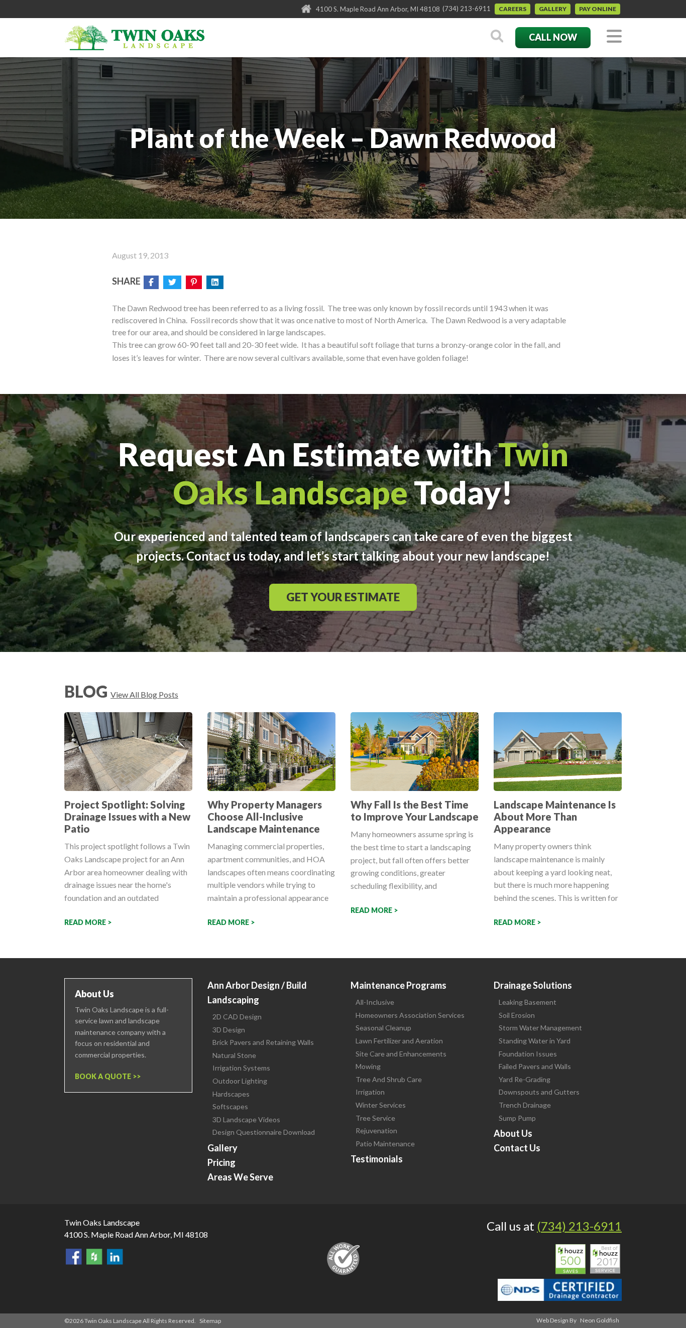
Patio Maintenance (385, 1143)
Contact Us (517, 1147)
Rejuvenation (376, 1130)
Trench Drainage (525, 1105)
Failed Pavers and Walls (535, 1066)
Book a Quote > (106, 1076)
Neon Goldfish (599, 1320)
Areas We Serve (240, 1176)
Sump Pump (517, 1118)
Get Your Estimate (343, 597)
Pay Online (597, 9)
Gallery (552, 9)
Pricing (221, 1162)
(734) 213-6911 (466, 9)
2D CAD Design (237, 1016)
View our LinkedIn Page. (115, 1257)
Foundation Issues (528, 1053)
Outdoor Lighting (239, 1081)
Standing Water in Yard (534, 1040)
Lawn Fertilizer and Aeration (399, 1040)
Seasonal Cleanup (383, 1027)
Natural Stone (234, 1055)
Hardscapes (231, 1094)
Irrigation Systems (241, 1068)
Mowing (368, 1066)
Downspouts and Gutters (539, 1092)
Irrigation (370, 1092)
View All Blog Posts (144, 694)
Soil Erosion (517, 1015)
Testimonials (377, 1158)
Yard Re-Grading (524, 1079)
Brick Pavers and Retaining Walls (263, 1042)
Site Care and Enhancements (401, 1053)
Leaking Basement (527, 1002)
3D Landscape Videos (246, 1119)
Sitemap (210, 1320)
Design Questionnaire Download (263, 1132)
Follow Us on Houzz (94, 1257)
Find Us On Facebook (74, 1257)
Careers (512, 9)
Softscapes (230, 1106)
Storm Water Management (540, 1027)
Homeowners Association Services (410, 1015)
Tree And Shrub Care (389, 1079)
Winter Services (381, 1105)
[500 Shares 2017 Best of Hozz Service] (588, 1259)
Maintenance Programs (398, 985)
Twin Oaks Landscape (102, 1222)
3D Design (228, 1029)
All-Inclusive (375, 1002)
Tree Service (375, 1118)
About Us (513, 1133)
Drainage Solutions (533, 985)
